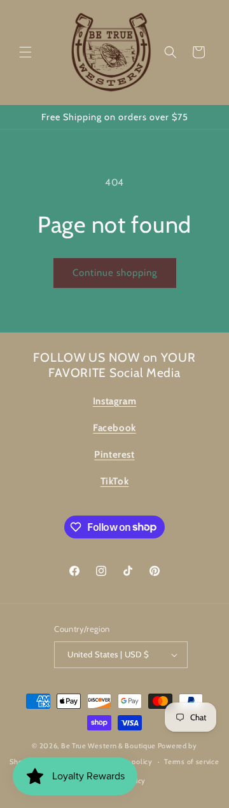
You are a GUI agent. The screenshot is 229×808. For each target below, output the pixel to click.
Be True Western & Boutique (108, 745)
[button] (25, 52)
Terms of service (191, 761)
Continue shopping (115, 272)
